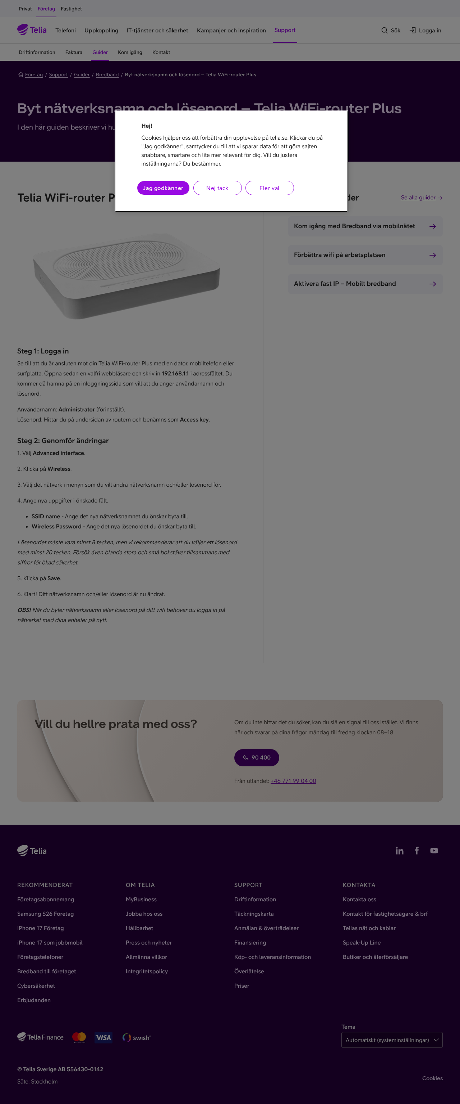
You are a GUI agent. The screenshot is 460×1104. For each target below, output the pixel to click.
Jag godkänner (163, 188)
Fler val (269, 188)
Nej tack (217, 188)
